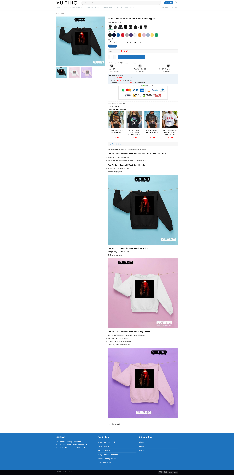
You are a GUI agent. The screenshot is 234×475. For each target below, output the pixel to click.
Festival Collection (110, 7)
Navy (114, 35)
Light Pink (144, 35)
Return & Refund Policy (107, 442)
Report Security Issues (107, 459)
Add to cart (131, 57)
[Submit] (159, 2)
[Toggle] (110, 144)
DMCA (142, 450)
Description (116, 144)
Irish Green (156, 35)
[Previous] (59, 41)
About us (142, 442)
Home (59, 7)
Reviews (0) (116, 424)
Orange (139, 35)
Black (110, 35)
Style (110, 22)
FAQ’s (141, 446)
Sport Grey (127, 35)
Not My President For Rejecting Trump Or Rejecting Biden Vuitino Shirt (170, 133)
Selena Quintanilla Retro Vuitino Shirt (152, 131)
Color (110, 31)
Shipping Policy (104, 450)
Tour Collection (127, 7)
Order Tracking (76, 7)
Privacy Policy (103, 446)
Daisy (152, 35)
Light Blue (148, 35)
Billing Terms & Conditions (108, 455)
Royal (118, 35)
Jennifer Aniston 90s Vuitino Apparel (116, 131)
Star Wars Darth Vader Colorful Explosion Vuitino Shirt (134, 133)
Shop (65, 7)
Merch (62, 13)
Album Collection (92, 7)
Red (122, 35)
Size (109, 39)
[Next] (102, 41)
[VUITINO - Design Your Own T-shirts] (67, 2)
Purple (131, 35)
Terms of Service (104, 463)
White (135, 35)
